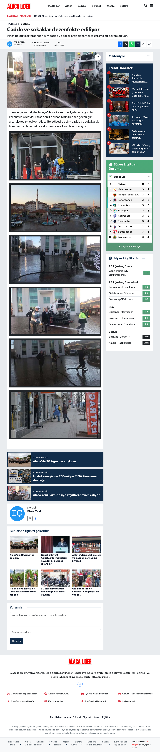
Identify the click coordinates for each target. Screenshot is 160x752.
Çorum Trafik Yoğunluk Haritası (137, 694)
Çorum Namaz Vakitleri (97, 694)
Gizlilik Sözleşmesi (34, 745)
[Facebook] (35, 518)
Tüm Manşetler (55, 701)
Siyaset (96, 6)
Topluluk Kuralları (95, 745)
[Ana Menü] (150, 6)
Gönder (16, 641)
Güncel (82, 6)
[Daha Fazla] (137, 44)
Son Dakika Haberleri (95, 701)
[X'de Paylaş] (125, 44)
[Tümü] (148, 56)
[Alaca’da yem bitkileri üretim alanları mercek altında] (24, 578)
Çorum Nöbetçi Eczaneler (24, 694)
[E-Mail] (29, 518)
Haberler (12, 24)
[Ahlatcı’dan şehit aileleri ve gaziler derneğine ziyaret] (86, 544)
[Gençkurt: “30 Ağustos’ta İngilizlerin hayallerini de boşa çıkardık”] (55, 544)
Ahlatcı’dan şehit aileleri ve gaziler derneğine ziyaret (86, 558)
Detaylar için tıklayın (129, 246)
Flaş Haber (53, 6)
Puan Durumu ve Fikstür (22, 701)
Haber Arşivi (128, 701)
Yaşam (110, 6)
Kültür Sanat (120, 742)
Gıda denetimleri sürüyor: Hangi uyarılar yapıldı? (85, 591)
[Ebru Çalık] (17, 513)
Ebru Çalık (34, 511)
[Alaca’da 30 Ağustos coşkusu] (24, 544)
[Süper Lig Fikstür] (148, 258)
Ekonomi (92, 742)
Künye (73, 745)
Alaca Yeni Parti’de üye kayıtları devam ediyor (64, 16)
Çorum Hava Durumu (58, 694)
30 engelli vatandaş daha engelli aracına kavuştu (53, 591)
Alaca (68, 6)
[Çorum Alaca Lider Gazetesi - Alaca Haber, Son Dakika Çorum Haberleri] (18, 5)
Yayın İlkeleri (119, 745)
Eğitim (124, 6)
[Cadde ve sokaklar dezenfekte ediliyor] (55, 80)
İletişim (57, 745)
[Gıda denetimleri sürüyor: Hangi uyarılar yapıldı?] (86, 578)
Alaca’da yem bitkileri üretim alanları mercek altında (23, 591)
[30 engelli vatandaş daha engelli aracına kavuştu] (55, 578)
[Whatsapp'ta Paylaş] (132, 44)
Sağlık (105, 742)
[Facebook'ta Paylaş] (120, 44)
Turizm (11, 745)
